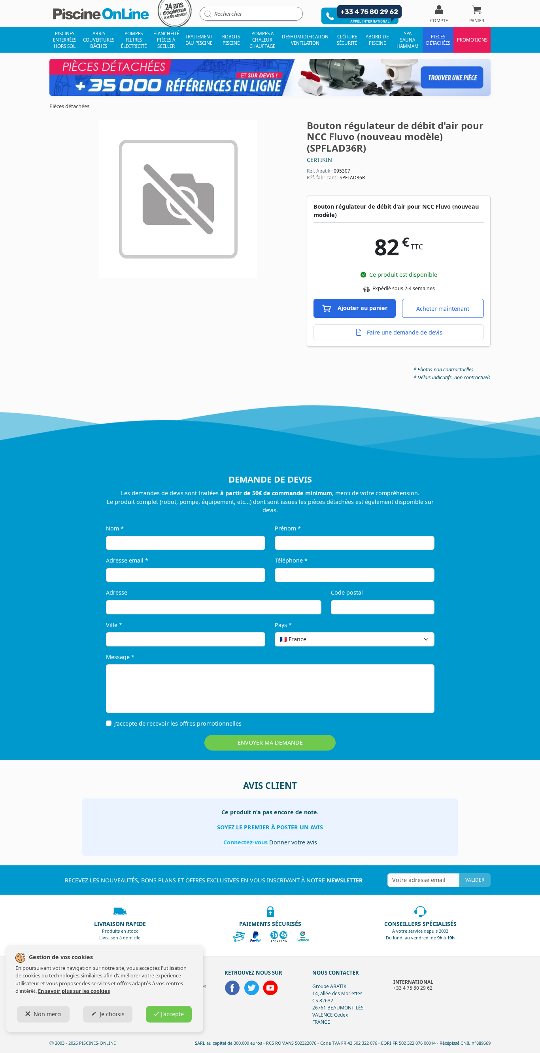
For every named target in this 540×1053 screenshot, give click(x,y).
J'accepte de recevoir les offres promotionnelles (178, 723)
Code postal (347, 592)
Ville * (114, 625)
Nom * (115, 528)
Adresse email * (127, 560)
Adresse (116, 592)
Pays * (283, 625)
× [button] (418, 639)
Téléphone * (291, 560)
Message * (120, 657)
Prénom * (288, 528)
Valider (474, 879)
